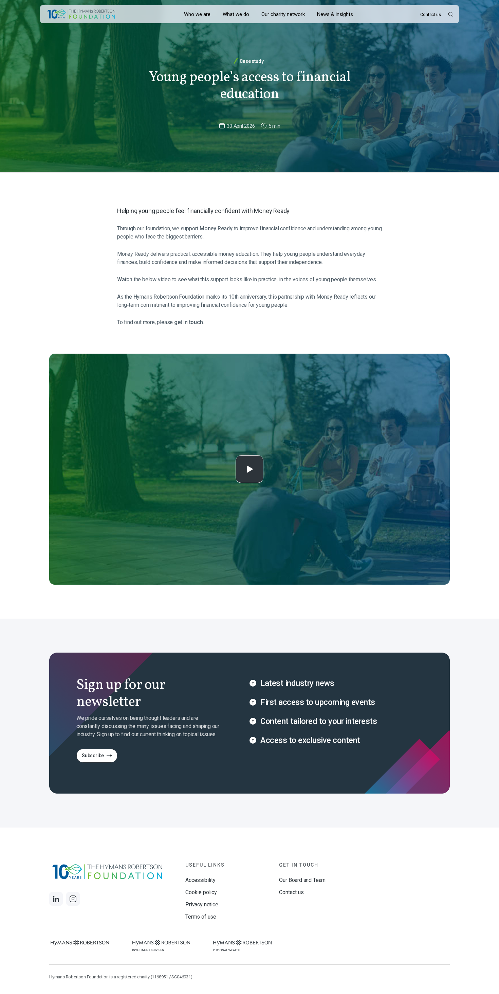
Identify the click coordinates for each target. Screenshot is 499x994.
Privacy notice (201, 904)
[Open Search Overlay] (451, 14)
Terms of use (200, 916)
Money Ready (216, 228)
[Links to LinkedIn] (56, 899)
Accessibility (200, 880)
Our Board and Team (302, 880)
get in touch (188, 322)
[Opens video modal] (249, 469)
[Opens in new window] (80, 946)
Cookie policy (201, 892)
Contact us (430, 14)
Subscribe (90, 757)
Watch (124, 279)
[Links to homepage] (81, 14)
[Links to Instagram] (73, 899)
